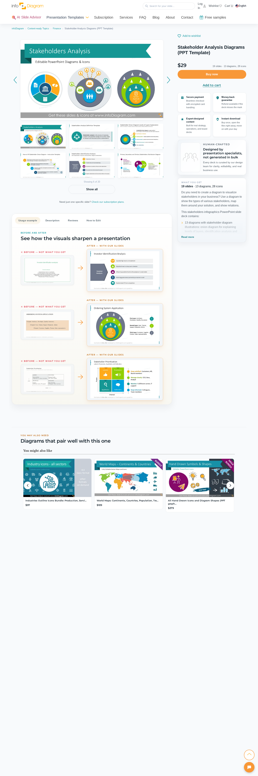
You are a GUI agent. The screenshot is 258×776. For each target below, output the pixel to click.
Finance (57, 28)
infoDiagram (18, 28)
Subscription (103, 17)
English (242, 6)
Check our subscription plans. (108, 201)
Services (126, 17)
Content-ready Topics (38, 28)
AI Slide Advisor (28, 17)
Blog (156, 17)
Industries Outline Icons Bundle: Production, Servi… (56, 500)
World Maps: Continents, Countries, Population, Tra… (127, 500)
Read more (187, 237)
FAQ (142, 17)
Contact (187, 17)
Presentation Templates (65, 17)
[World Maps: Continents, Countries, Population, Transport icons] (129, 478)
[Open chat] (249, 767)
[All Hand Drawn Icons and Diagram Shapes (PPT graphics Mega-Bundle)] (200, 478)
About (170, 17)
